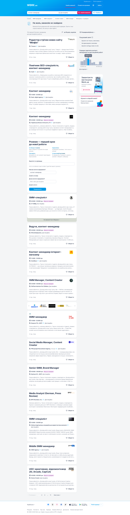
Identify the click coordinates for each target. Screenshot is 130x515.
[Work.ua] (32, 5)
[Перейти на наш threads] (52, 504)
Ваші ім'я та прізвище (35, 161)
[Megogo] (52, 306)
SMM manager (69, 18)
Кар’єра (48, 509)
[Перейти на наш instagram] (56, 504)
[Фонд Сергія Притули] (43, 306)
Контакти (36, 509)
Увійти (99, 5)
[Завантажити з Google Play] (83, 504)
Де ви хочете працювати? (37, 179)
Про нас (42, 509)
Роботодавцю (97, 1)
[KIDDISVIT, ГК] (34, 306)
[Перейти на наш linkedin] (61, 504)
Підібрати (98, 12)
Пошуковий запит (85, 37)
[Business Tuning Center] (69, 306)
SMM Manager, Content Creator (45, 280)
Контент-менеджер (40, 91)
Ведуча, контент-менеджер (44, 226)
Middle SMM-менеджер (42, 446)
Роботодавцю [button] (95, 504)
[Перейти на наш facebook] (48, 504)
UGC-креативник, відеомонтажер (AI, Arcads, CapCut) (47, 470)
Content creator (59, 18)
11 (50, 495)
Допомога (66, 509)
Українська (30, 504)
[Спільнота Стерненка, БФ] (60, 306)
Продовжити (38, 189)
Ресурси (29, 509)
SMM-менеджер (37, 18)
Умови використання (76, 509)
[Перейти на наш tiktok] (65, 504)
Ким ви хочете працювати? (37, 169)
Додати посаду (33, 175)
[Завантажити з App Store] (73, 504)
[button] (93, 5)
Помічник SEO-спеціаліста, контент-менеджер (44, 66)
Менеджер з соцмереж (82, 18)
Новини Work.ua (57, 509)
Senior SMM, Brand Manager (44, 368)
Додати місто (33, 184)
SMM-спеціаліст (48, 18)
